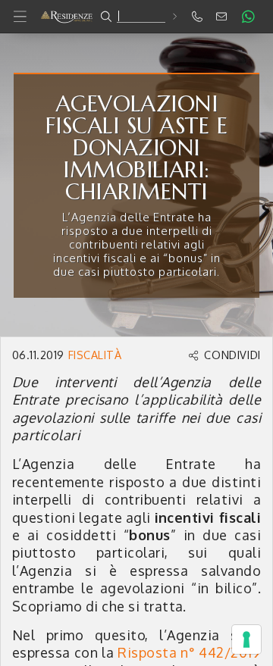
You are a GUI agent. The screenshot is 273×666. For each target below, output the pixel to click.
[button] (136, 16)
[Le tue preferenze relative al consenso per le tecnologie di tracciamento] (246, 639)
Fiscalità (94, 354)
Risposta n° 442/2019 (189, 652)
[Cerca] (174, 16)
